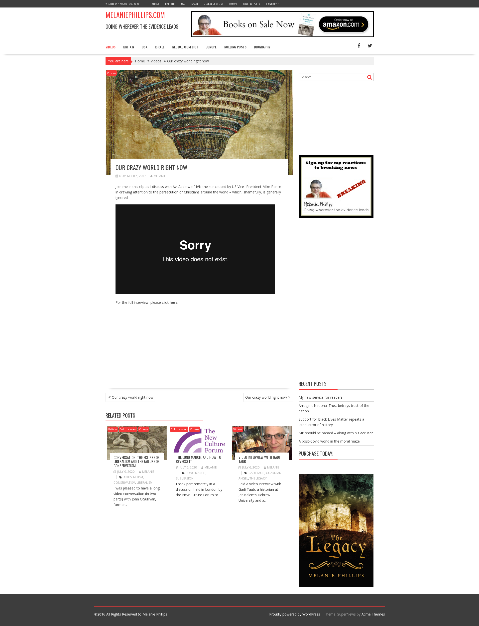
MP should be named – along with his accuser (336, 433)
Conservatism (124, 482)
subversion (185, 478)
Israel (194, 3)
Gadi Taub (256, 473)
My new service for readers (321, 397)
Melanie (160, 176)
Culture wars (128, 429)
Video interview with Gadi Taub (259, 459)
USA (183, 3)
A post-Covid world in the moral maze (329, 441)
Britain (170, 3)
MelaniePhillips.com (135, 15)
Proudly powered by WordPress (294, 614)
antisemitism (133, 477)
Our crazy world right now (132, 397)
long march (196, 473)
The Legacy (258, 478)
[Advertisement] (157, 344)
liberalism (144, 482)
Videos (155, 3)
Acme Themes (373, 614)
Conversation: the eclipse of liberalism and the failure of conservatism (136, 461)
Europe (233, 3)
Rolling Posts (251, 3)
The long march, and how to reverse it (198, 459)
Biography (272, 3)
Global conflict (214, 3)
